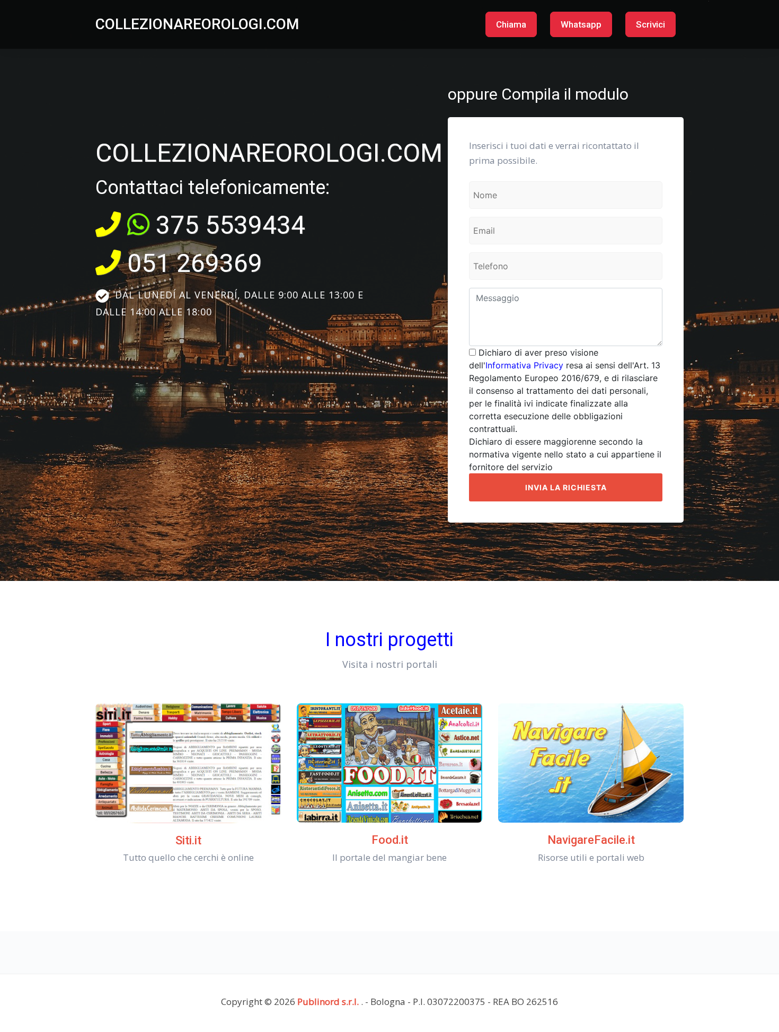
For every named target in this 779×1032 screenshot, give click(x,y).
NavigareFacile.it (591, 839)
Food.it (389, 839)
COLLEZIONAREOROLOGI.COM (197, 24)
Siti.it (188, 840)
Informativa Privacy (524, 365)
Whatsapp (581, 24)
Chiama (511, 24)
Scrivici (650, 24)
